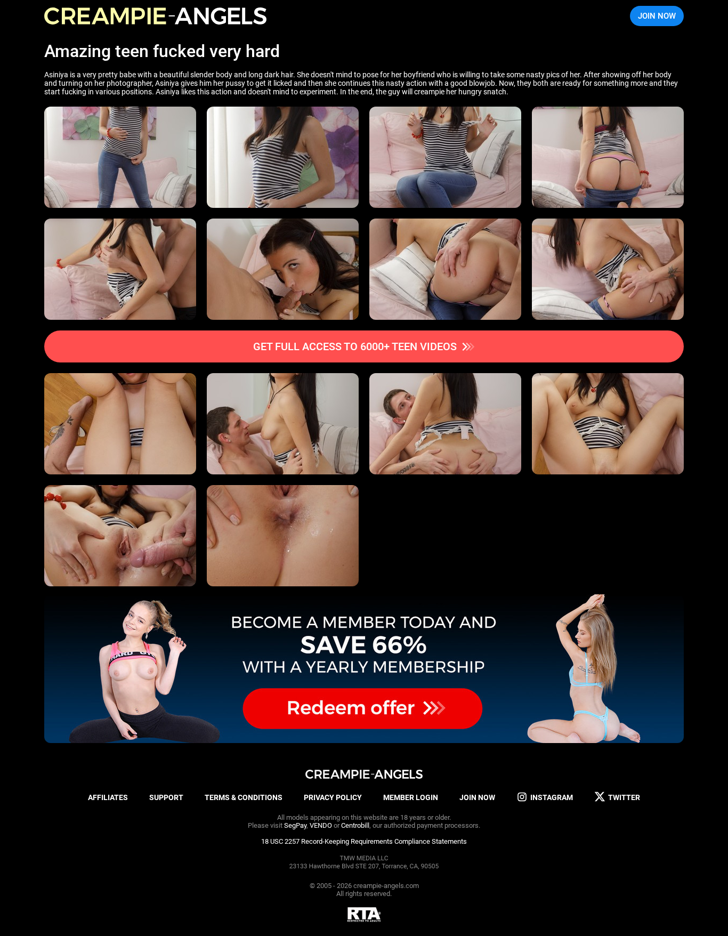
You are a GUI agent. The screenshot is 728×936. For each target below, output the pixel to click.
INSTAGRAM (551, 797)
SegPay (295, 825)
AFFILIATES (108, 797)
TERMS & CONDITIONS (243, 797)
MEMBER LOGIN (410, 797)
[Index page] (155, 16)
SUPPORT (166, 797)
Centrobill (355, 825)
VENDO (321, 825)
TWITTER (624, 797)
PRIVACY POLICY (333, 797)
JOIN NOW (657, 16)
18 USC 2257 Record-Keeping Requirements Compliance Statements (364, 841)
